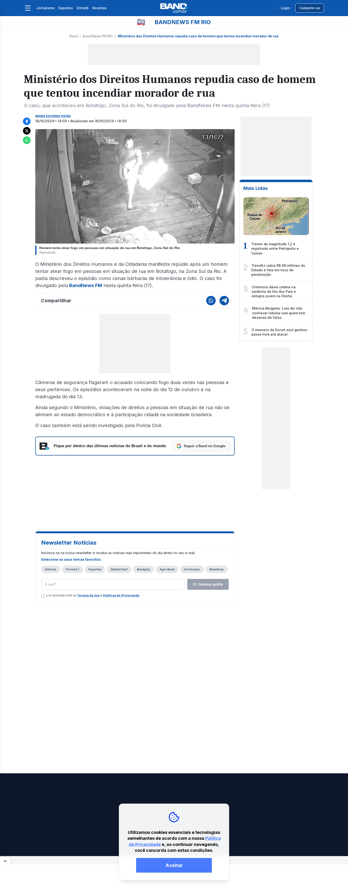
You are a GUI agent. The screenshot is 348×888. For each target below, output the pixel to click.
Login (285, 8)
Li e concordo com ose (92, 595)
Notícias (50, 569)
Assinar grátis (211, 584)
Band (74, 36)
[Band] (174, 8)
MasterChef (119, 569)
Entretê (83, 8)
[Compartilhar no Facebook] (27, 121)
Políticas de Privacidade (121, 595)
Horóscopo (192, 569)
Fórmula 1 (72, 569)
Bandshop (217, 569)
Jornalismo (45, 8)
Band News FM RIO (98, 36)
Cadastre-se (309, 8)
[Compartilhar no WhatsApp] (27, 140)
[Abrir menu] (27, 8)
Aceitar (174, 865)
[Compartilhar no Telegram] (224, 300)
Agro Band (167, 569)
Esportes (65, 8)
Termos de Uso (88, 595)
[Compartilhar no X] (27, 131)
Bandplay (143, 569)
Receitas (99, 8)
